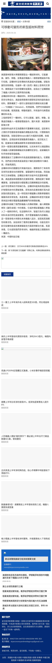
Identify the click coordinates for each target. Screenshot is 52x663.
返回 (49, 22)
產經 (19, 22)
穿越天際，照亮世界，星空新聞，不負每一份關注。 (22, 651)
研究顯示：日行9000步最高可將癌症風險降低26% (28, 246)
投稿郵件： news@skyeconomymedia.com (16, 565)
